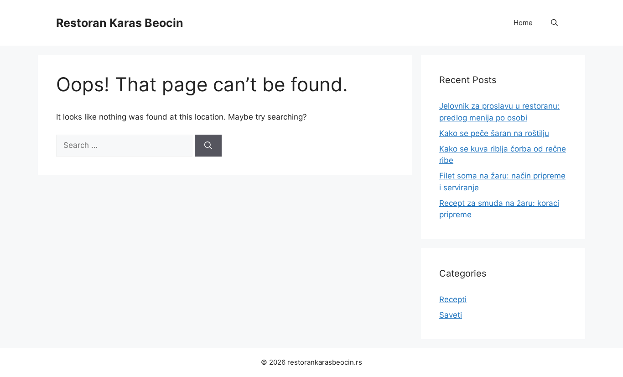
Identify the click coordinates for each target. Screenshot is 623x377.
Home (523, 22)
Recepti (453, 299)
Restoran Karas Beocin (119, 23)
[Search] (208, 146)
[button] (554, 23)
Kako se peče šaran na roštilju (494, 133)
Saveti (450, 314)
